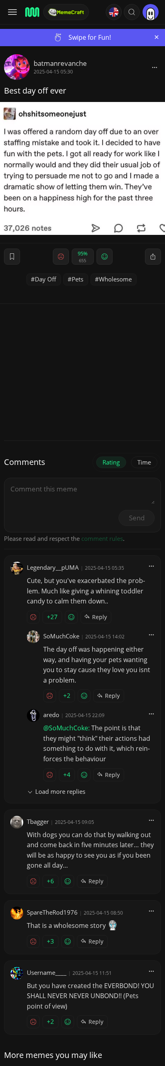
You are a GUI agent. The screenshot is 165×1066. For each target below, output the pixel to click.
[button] (132, 12)
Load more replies (60, 791)
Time (144, 462)
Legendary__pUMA (52, 567)
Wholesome (115, 279)
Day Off (45, 279)
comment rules (102, 538)
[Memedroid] (31, 12)
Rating (111, 462)
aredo (51, 715)
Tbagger (37, 821)
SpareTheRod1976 (52, 912)
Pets (77, 279)
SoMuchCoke (61, 636)
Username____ (46, 972)
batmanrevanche (60, 63)
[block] (154, 67)
